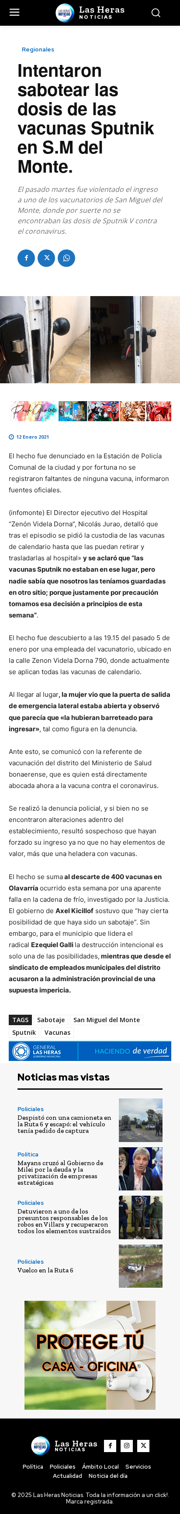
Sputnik (24, 1032)
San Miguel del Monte (106, 1020)
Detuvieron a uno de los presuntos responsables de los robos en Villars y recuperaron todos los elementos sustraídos (64, 1221)
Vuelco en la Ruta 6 (45, 1270)
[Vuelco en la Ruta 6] (141, 1266)
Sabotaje (51, 1020)
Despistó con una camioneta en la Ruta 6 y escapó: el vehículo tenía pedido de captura (64, 1124)
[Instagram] (127, 1446)
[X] (46, 258)
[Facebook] (26, 258)
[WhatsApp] (66, 258)
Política (27, 1154)
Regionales (38, 49)
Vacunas (57, 1032)
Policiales (30, 1109)
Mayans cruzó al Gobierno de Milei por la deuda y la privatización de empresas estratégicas (60, 1173)
